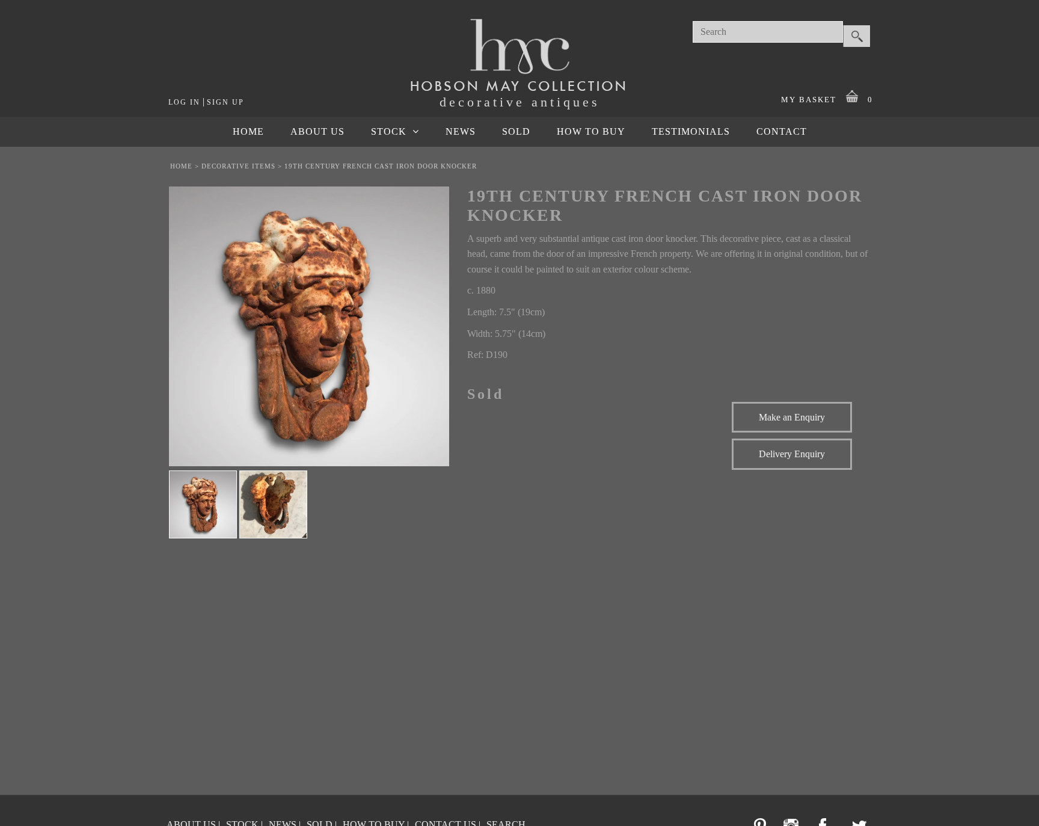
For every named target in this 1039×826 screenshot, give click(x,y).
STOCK (388, 131)
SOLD (516, 131)
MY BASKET (827, 99)
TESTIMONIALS (691, 131)
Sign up (225, 102)
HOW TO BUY (591, 131)
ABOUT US (317, 131)
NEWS (461, 131)
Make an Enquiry (792, 417)
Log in (184, 102)
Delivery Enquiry (792, 454)
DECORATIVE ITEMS (238, 166)
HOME (248, 131)
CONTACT (781, 131)
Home (181, 166)
